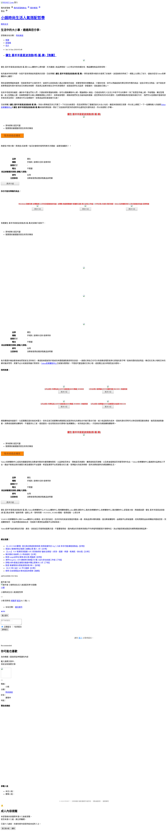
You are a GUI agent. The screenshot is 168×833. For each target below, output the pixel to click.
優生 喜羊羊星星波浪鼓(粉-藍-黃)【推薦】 (30, 55)
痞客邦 (13, 601)
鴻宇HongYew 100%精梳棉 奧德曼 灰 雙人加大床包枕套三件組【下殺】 (34, 560)
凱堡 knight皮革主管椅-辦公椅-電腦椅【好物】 (24, 557)
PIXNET (66, 801)
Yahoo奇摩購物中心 (49, 363)
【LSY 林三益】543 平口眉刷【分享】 (20, 568)
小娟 (3, 588)
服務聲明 (106, 801)
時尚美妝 (19, 35)
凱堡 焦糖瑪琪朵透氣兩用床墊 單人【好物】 (23, 565)
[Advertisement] (84, 743)
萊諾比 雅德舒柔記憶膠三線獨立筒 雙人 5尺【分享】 (26, 549)
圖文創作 (18, 607)
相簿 (7, 40)
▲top (3, 611)
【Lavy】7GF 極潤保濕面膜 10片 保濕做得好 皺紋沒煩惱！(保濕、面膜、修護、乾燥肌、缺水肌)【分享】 (48, 552)
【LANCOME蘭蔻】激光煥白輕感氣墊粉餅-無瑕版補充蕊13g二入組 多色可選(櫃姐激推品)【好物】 (45, 546)
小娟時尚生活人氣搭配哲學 (23, 18)
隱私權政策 (97, 801)
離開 (13, 828)
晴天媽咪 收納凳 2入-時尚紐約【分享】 (21, 554)
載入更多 (5, 615)
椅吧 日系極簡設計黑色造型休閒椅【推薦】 (23, 571)
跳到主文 (4, 24)
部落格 (8, 43)
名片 (7, 46)
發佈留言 (5, 629)
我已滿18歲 (5, 828)
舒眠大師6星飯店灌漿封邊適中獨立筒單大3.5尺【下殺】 (28, 563)
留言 (19, 601)
